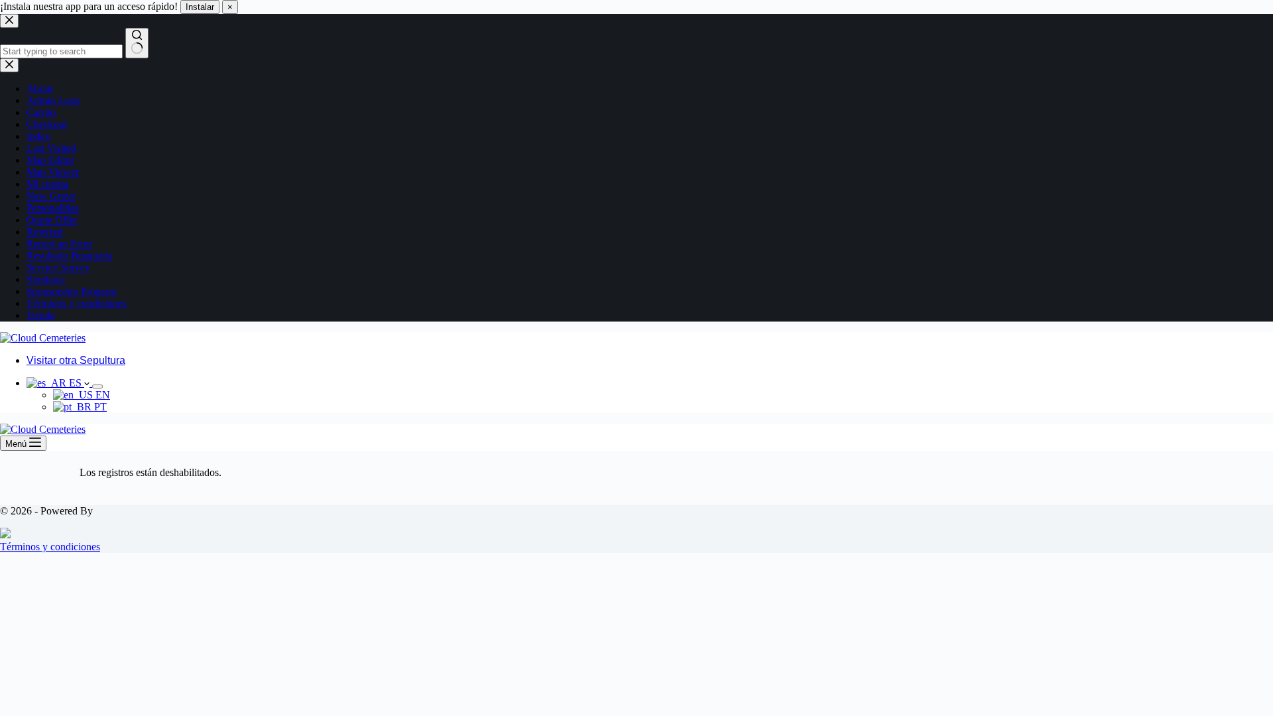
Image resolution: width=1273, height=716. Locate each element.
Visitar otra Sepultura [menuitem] (76, 360)
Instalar (200, 7)
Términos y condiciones (50, 546)
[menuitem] (59, 382)
